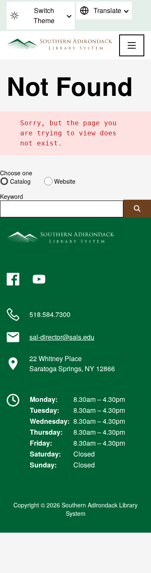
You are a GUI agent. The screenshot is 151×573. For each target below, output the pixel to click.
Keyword (11, 196)
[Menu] (131, 45)
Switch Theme (44, 15)
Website (65, 181)
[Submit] (137, 208)
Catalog (20, 181)
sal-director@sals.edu (61, 337)
